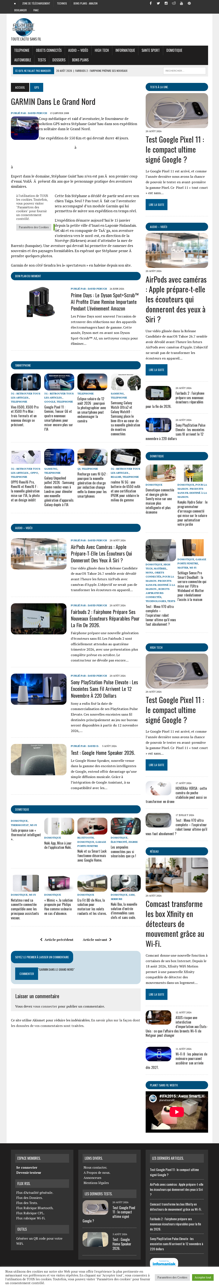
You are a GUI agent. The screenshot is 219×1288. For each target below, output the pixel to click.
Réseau (154, 851)
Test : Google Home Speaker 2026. (103, 752)
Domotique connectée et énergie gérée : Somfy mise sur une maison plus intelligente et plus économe (160, 501)
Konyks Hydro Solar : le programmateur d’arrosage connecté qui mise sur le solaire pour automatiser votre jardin (192, 513)
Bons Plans (80, 59)
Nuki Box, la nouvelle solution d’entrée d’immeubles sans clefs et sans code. (124, 911)
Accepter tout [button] (203, 1277)
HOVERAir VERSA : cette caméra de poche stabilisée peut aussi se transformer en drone (176, 795)
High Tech (102, 50)
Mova (149, 572)
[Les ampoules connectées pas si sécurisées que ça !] (126, 831)
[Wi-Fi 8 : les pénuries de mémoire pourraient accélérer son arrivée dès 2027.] (158, 1058)
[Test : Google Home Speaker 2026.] (39, 772)
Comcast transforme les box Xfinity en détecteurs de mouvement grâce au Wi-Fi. (175, 923)
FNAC (36, 10)
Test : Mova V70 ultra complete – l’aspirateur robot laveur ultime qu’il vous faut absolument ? (161, 615)
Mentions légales (96, 1183)
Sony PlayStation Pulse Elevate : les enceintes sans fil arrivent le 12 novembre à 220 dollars (104, 688)
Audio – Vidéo (78, 50)
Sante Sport (151, 50)
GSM (132, 894)
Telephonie (21, 50)
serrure (116, 899)
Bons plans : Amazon (86, 3)
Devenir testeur (28, 1172)
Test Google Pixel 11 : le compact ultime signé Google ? (175, 149)
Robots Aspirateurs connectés (157, 593)
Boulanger (20, 10)
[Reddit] (173, 3)
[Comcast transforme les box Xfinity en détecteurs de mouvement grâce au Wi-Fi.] (177, 889)
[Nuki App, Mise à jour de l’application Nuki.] (59, 831)
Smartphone (23, 365)
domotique (22, 809)
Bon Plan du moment (28, 276)
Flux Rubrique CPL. (30, 1213)
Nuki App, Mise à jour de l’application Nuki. (58, 845)
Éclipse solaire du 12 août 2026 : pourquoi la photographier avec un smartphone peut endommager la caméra (91, 409)
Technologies (156, 601)
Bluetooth (85, 837)
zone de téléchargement (36, 3)
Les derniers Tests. (98, 1193)
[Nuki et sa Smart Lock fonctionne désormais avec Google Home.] (92, 831)
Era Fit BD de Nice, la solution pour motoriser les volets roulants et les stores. (92, 907)
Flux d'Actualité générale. (34, 1192)
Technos (62, 3)
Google (49, 401)
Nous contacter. (95, 1167)
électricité (119, 841)
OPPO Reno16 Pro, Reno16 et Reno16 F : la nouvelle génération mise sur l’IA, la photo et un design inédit (25, 490)
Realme (116, 476)
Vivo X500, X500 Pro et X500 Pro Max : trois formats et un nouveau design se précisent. (24, 415)
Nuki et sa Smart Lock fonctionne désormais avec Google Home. (92, 856)
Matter (183, 567)
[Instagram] (166, 3)
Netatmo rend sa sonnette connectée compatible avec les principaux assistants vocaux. (25, 909)
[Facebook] (150, 3)
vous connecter (45, 1006)
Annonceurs (92, 1177)
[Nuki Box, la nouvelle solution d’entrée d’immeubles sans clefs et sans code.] (126, 889)
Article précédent (58, 939)
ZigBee (133, 841)
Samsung (117, 393)
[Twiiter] (158, 3)
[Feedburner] (197, 3)
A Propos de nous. (97, 1172)
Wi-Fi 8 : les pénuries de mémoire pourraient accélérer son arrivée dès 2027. (176, 1060)
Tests (42, 59)
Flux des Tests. (27, 1203)
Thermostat (20, 825)
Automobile (22, 59)
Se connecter (26, 1167)
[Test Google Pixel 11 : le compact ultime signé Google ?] (177, 125)
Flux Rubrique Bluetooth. (34, 1208)
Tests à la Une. (159, 87)
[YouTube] (181, 3)
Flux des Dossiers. (29, 1198)
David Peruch (37, 113)
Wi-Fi (33, 825)
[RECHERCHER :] (184, 70)
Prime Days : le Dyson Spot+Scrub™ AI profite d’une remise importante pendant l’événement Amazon (105, 301)
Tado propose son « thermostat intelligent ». (26, 835)
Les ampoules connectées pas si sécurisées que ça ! (123, 852)
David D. (93, 746)
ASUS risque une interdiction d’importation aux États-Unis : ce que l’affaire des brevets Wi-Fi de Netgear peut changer (177, 1026)
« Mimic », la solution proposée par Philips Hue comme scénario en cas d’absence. (58, 907)
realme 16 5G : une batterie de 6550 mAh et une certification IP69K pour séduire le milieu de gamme (125, 490)
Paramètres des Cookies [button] (172, 1277)
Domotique (174, 50)
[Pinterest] (189, 3)
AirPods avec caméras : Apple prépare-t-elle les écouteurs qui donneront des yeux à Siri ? (101, 553)
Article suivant (95, 939)
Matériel (160, 568)
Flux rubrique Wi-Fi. (30, 1218)
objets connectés (49, 50)
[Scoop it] (204, 3)
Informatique (125, 50)
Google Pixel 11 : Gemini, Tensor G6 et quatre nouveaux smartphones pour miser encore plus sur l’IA (58, 418)
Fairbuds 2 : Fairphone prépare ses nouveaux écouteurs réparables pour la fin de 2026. (105, 618)
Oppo (34, 472)
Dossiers (58, 59)
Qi (78, 468)
